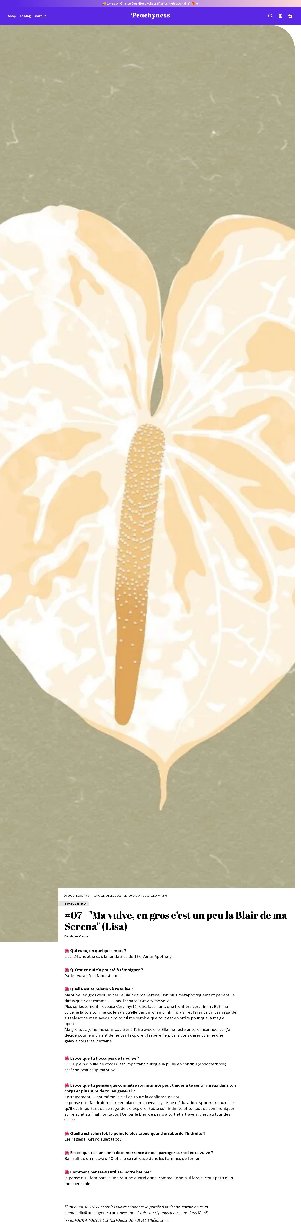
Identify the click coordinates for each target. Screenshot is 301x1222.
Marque (40, 16)
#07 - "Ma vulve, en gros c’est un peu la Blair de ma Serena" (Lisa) (126, 895)
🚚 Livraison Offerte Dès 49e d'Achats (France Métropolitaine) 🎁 (149, 3)
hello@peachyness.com (96, 1212)
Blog (79, 895)
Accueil (69, 895)
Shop (12, 16)
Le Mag (25, 16)
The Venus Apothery (153, 956)
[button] (270, 15)
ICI (200, 1212)
